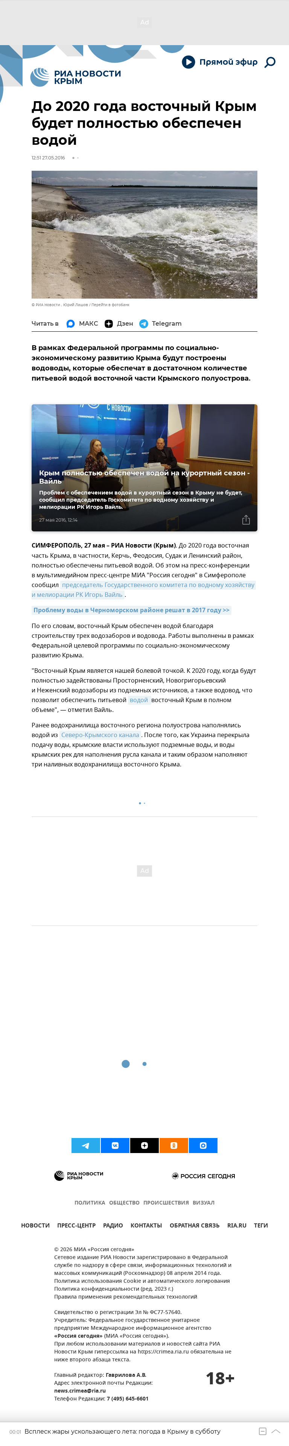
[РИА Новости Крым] (75, 77)
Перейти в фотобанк (110, 305)
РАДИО (113, 1226)
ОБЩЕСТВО (124, 1203)
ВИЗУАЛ (203, 1203)
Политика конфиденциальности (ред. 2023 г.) (113, 1289)
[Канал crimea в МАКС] (203, 1145)
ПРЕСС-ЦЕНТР (76, 1226)
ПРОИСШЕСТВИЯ (166, 1203)
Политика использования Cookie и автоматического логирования (142, 1281)
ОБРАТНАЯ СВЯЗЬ (195, 1226)
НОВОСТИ (35, 1226)
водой (139, 700)
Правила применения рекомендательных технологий (125, 1297)
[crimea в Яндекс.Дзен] (144, 1145)
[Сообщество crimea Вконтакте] (115, 1145)
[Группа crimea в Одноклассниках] (174, 1145)
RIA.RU (236, 1226)
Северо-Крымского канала (100, 735)
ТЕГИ (261, 1226)
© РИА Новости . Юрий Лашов (60, 305)
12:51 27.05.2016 (48, 158)
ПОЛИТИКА (90, 1203)
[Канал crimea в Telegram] (85, 1145)
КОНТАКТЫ (146, 1226)
